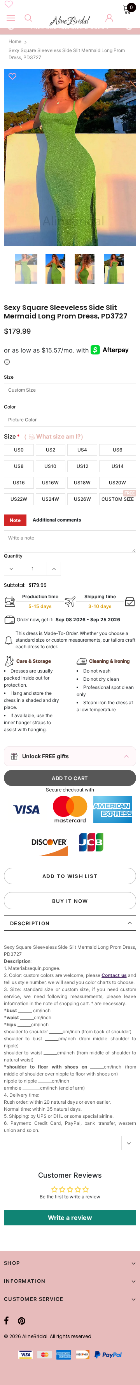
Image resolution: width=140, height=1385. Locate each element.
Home (15, 41)
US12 (82, 466)
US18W (82, 483)
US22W (18, 499)
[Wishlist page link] (9, 4)
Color (10, 407)
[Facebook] (6, 1321)
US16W (50, 483)
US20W (117, 483)
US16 (19, 483)
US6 (117, 450)
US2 (50, 450)
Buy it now (70, 901)
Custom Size (118, 499)
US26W (82, 499)
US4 (82, 450)
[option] (70, 157)
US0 (19, 450)
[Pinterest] (21, 1321)
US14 (118, 466)
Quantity (13, 556)
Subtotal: (14, 585)
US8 (19, 466)
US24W (50, 499)
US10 (50, 466)
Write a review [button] (70, 1217)
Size (9, 377)
